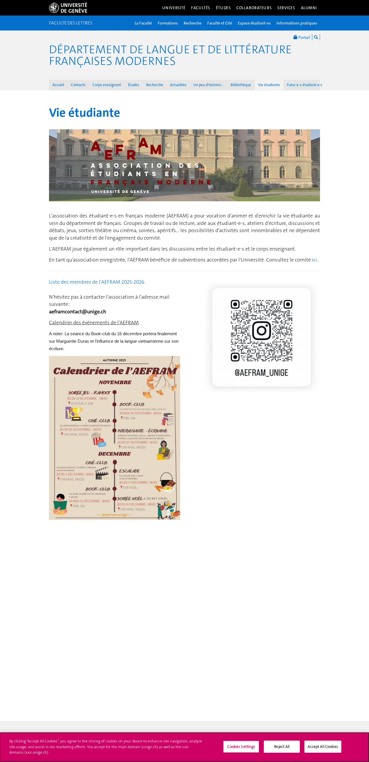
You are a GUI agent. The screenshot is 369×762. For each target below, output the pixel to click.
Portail (304, 37)
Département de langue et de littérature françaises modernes (170, 55)
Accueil (58, 84)
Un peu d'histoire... (208, 84)
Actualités (178, 84)
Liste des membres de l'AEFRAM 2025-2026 (96, 281)
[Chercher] (316, 37)
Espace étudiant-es (254, 23)
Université (174, 7)
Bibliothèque (241, 84)
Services (286, 7)
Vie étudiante (269, 84)
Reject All (281, 746)
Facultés (200, 7)
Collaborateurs (254, 7)
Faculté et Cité (219, 23)
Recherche (193, 23)
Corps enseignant (107, 84)
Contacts (78, 84)
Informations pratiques (296, 23)
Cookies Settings (241, 746)
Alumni (309, 7)
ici (314, 259)
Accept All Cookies (323, 746)
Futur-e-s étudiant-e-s (304, 84)
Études (223, 7)
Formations (168, 23)
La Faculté (143, 23)
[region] (184, 747)
